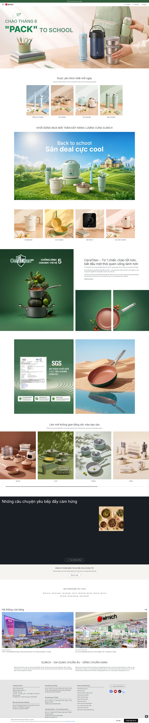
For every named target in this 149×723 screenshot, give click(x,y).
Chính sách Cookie (70, 721)
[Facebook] (111, 691)
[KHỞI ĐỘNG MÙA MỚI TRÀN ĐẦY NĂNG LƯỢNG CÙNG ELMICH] (74, 166)
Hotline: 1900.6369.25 (118, 686)
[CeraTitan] (105, 376)
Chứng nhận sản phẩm (83, 695)
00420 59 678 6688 (57, 715)
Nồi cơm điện (63, 596)
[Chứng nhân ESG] (44, 376)
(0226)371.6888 (24, 708)
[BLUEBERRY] (131, 455)
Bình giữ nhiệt (82, 593)
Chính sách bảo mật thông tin (84, 703)
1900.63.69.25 (19, 688)
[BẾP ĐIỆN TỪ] (89, 223)
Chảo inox (74, 593)
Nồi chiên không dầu (73, 596)
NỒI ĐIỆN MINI (28, 240)
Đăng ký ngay (75, 575)
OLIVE (18, 481)
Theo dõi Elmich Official (76, 560)
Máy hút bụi (90, 593)
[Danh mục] (3, 4)
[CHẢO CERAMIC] (59, 223)
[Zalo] (124, 691)
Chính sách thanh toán (82, 707)
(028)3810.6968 (56, 703)
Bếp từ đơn (103, 593)
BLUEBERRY (131, 481)
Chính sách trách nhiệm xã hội (84, 693)
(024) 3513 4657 (56, 692)
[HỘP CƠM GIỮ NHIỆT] (120, 223)
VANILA (93, 481)
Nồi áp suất (96, 593)
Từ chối (118, 720)
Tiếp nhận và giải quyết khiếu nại (85, 709)
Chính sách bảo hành (82, 699)
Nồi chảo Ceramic (56, 593)
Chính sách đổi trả (81, 701)
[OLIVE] (18, 455)
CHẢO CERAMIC (59, 240)
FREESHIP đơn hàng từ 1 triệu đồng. (74, 1)
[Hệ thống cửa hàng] (145, 609)
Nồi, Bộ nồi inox (47, 593)
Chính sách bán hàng (82, 697)
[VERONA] (56, 455)
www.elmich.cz (53, 717)
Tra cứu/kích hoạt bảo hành (84, 705)
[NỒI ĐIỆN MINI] (28, 223)
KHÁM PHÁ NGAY (88, 279)
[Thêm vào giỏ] (36, 59)
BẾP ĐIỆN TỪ (89, 240)
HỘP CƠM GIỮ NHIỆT (120, 240)
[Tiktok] (119, 691)
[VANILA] (93, 455)
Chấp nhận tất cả (131, 720)
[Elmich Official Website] (9, 4)
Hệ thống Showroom (82, 688)
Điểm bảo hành (81, 690)
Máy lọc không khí (84, 596)
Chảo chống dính (66, 593)
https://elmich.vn (21, 690)
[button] (1, 486)
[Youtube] (115, 691)
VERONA (55, 481)
